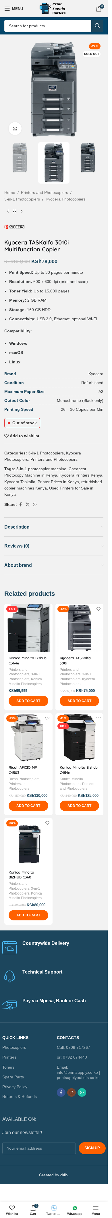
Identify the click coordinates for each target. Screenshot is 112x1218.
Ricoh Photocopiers (24, 779)
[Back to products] (14, 211)
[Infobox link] (54, 948)
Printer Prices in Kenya (58, 481)
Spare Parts (13, 1077)
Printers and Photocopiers (44, 192)
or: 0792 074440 (72, 1057)
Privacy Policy (14, 1086)
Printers (9, 1057)
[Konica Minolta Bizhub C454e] (79, 737)
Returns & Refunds (19, 1096)
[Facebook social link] (20, 504)
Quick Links (15, 1037)
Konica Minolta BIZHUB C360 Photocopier (21, 877)
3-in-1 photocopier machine (41, 469)
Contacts (68, 1037)
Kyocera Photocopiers (66, 199)
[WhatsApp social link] (34, 504)
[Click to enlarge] (15, 128)
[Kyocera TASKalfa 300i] (79, 628)
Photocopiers (14, 1047)
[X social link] (27, 504)
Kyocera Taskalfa (19, 481)
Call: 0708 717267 (73, 1047)
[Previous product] (7, 211)
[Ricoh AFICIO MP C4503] (28, 737)
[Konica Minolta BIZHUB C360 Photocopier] (28, 842)
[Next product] (21, 211)
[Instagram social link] (71, 1092)
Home (9, 192)
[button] (28, 701)
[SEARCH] (97, 26)
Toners (8, 1067)
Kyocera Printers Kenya (80, 475)
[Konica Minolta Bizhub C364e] (28, 628)
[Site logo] (53, 8)
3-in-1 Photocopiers (22, 199)
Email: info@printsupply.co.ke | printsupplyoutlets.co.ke (78, 1072)
